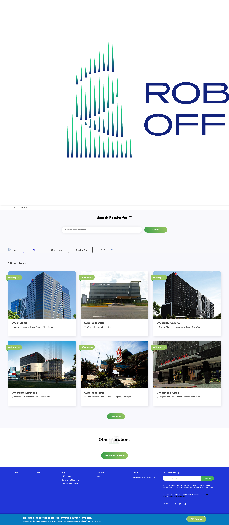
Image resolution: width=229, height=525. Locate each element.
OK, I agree (196, 519)
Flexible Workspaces (70, 483)
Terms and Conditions (177, 496)
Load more (116, 416)
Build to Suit (81, 249)
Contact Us (100, 476)
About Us (41, 472)
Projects (65, 472)
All (34, 249)
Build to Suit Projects (70, 480)
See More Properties (114, 455)
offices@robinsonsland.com (144, 477)
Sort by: (17, 249)
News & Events (102, 472)
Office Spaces (58, 249)
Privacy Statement (63, 521)
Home (17, 472)
